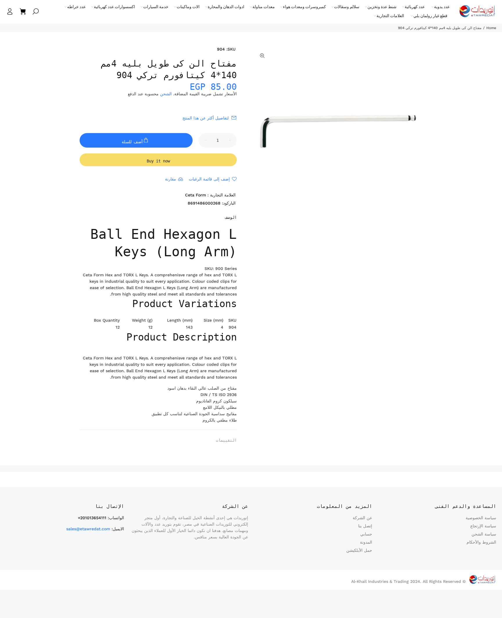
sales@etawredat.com (88, 528)
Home (491, 28)
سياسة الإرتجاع (483, 526)
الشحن (166, 94)
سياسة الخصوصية (481, 517)
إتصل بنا (365, 526)
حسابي (366, 534)
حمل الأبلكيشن (359, 550)
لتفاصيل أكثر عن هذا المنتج (205, 118)
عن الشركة (362, 517)
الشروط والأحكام (481, 542)
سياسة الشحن (483, 534)
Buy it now (158, 161)
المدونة (366, 542)
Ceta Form (195, 195)
